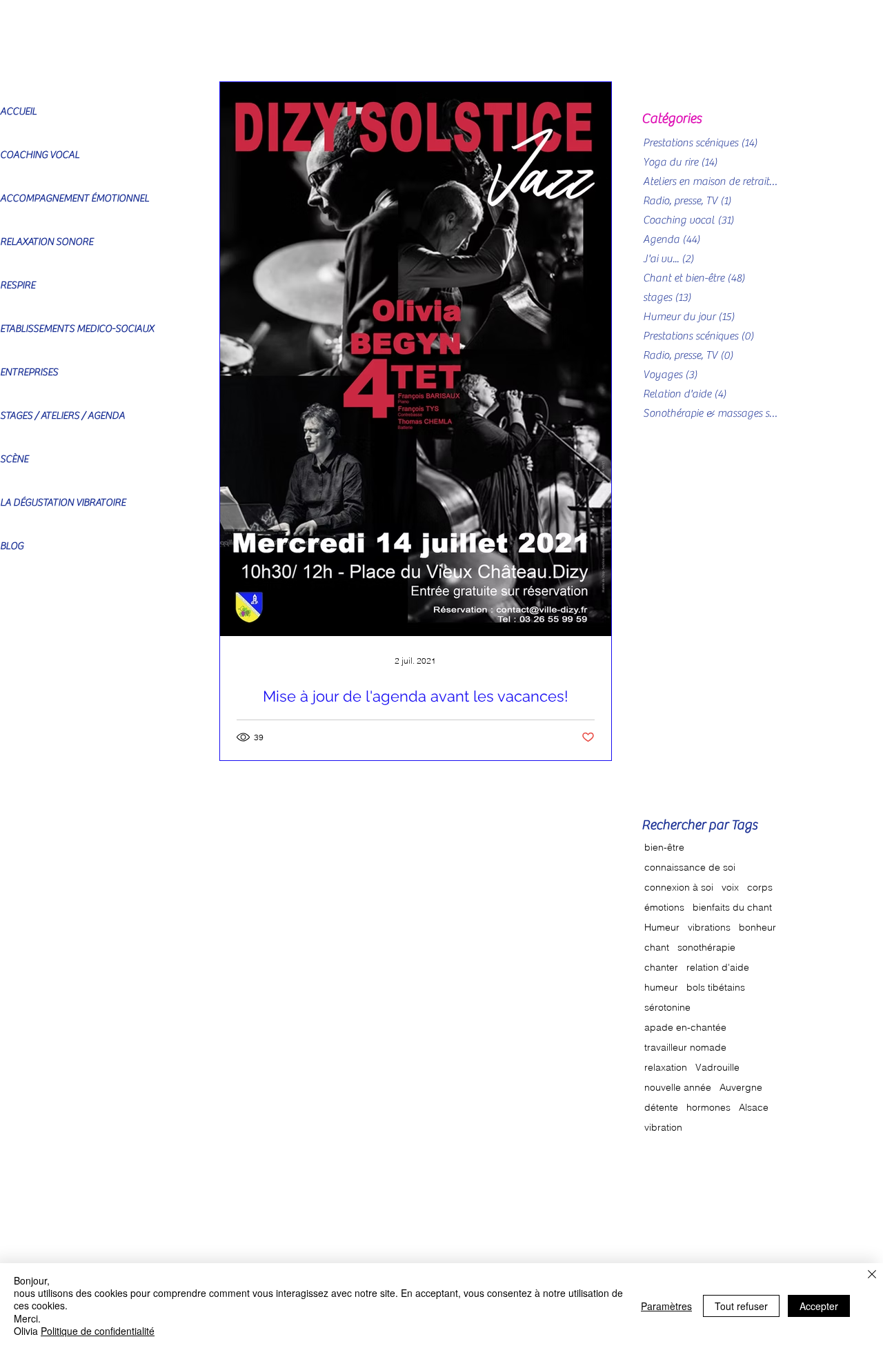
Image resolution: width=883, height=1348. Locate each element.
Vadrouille (717, 1067)
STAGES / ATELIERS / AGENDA (62, 416)
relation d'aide (717, 967)
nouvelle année (677, 1087)
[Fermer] (872, 1275)
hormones (708, 1107)
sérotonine (667, 1007)
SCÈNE (14, 459)
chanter (661, 967)
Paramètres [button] (666, 1306)
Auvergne (741, 1087)
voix (730, 887)
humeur (661, 987)
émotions (664, 907)
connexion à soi (678, 887)
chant (656, 947)
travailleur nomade (685, 1047)
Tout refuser (741, 1306)
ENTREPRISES (29, 372)
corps (760, 887)
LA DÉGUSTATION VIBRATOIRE (63, 502)
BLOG (11, 546)
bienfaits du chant (732, 907)
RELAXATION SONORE (46, 242)
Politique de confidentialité (98, 1331)
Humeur (661, 927)
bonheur (757, 927)
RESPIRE (17, 285)
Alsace (753, 1107)
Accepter (819, 1306)
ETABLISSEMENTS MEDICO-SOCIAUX (77, 329)
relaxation (665, 1067)
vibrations (709, 927)
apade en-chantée (685, 1027)
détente (661, 1107)
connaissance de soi (689, 867)
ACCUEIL (18, 111)
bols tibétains (715, 987)
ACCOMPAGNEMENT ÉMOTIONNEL (74, 198)
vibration (663, 1127)
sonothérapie (706, 947)
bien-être (664, 847)
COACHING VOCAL (39, 155)
